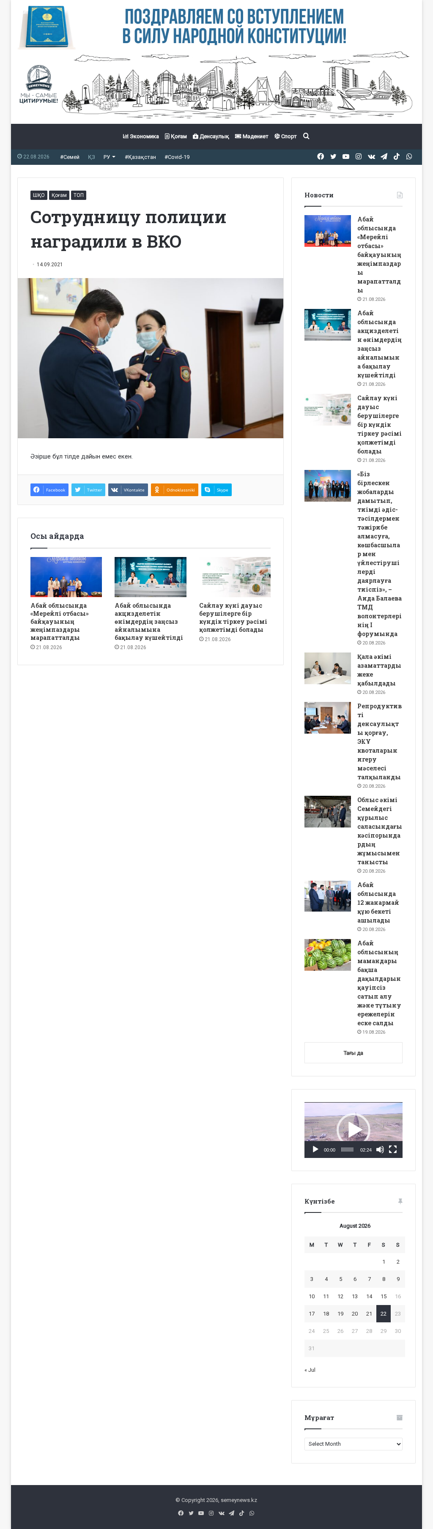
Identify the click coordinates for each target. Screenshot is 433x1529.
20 (355, 1314)
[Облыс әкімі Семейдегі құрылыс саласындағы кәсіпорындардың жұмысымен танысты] (327, 811)
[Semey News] (216, 86)
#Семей (69, 157)
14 (369, 1296)
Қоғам (178, 136)
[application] (353, 1130)
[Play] (315, 1149)
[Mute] (380, 1149)
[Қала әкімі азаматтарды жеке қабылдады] (327, 668)
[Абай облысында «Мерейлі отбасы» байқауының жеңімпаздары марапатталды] (66, 577)
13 (355, 1296)
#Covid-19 (176, 157)
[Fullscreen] (393, 1149)
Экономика (144, 136)
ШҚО (39, 195)
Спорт (288, 136)
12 (340, 1296)
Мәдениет (255, 136)
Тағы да (353, 1053)
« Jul (309, 1370)
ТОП (79, 195)
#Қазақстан (140, 157)
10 (312, 1296)
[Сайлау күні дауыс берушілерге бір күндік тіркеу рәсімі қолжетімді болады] (235, 577)
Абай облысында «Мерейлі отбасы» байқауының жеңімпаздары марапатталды (59, 621)
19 (340, 1314)
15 (383, 1296)
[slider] (347, 1149)
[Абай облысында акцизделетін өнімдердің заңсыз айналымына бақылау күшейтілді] (150, 577)
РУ (107, 157)
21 (369, 1314)
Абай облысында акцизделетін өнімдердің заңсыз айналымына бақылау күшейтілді (149, 621)
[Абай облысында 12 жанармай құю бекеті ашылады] (327, 896)
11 (326, 1296)
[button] (353, 1130)
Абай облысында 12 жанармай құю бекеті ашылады (378, 902)
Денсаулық (213, 136)
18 (326, 1314)
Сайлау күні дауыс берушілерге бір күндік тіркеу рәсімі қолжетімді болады (233, 617)
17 (312, 1314)
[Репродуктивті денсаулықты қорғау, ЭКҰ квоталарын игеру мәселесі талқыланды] (327, 718)
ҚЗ (91, 157)
